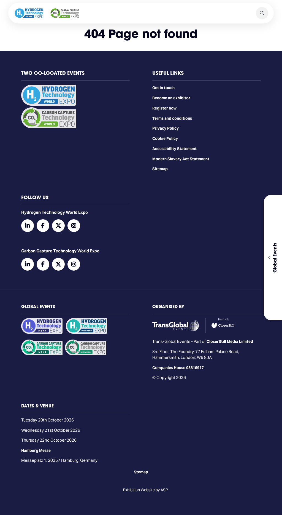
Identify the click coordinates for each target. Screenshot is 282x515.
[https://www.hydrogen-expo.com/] (86, 332)
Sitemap (160, 168)
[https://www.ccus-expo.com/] (85, 353)
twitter (58, 225)
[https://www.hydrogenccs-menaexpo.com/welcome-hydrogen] (42, 332)
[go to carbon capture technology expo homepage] (65, 13)
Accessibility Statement (174, 148)
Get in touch (163, 87)
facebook (43, 225)
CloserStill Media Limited (230, 341)
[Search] (262, 13)
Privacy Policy (165, 128)
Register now (164, 108)
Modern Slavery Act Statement (180, 158)
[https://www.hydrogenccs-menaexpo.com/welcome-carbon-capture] (42, 353)
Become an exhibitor (171, 97)
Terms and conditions (172, 118)
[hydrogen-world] (48, 104)
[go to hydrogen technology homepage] (29, 13)
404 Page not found (140, 33)
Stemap (141, 471)
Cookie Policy (165, 138)
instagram (73, 225)
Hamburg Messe (36, 450)
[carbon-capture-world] (48, 126)
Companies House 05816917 (178, 367)
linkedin (27, 225)
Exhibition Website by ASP (145, 489)
